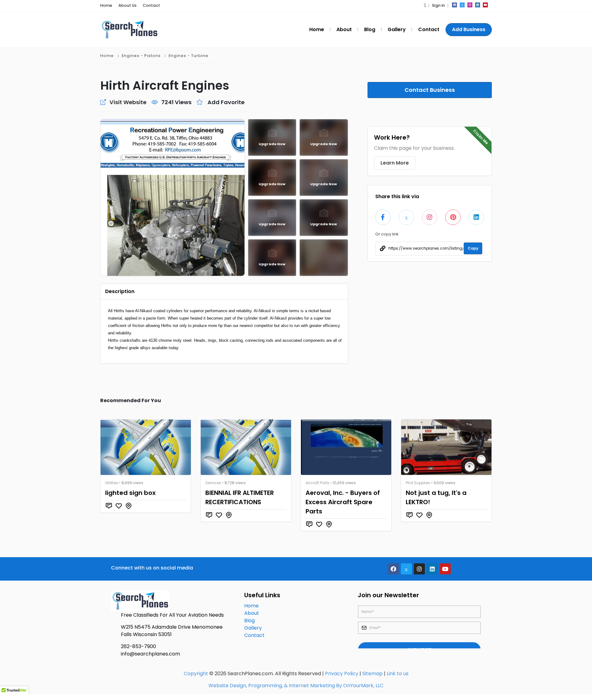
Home (106, 5)
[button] (425, 5)
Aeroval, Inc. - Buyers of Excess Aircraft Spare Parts (343, 502)
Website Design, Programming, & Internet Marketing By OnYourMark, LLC (296, 685)
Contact (151, 5)
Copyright (196, 673)
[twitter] (462, 4)
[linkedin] (477, 4)
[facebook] (454, 4)
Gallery (253, 627)
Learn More (394, 162)
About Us (127, 5)
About (251, 613)
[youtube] (485, 4)
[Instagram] (419, 568)
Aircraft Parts (317, 482)
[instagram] (469, 4)
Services (213, 482)
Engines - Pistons (141, 55)
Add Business (468, 29)
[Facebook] (393, 568)
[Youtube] (445, 568)
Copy (473, 248)
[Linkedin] (432, 568)
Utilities (111, 482)
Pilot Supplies (418, 482)
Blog (249, 620)
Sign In (438, 5)
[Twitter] (406, 568)
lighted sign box (130, 492)
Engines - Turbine (188, 55)
